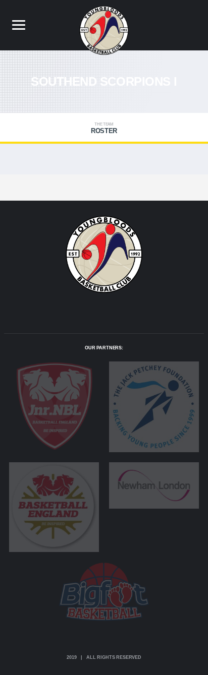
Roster (104, 128)
